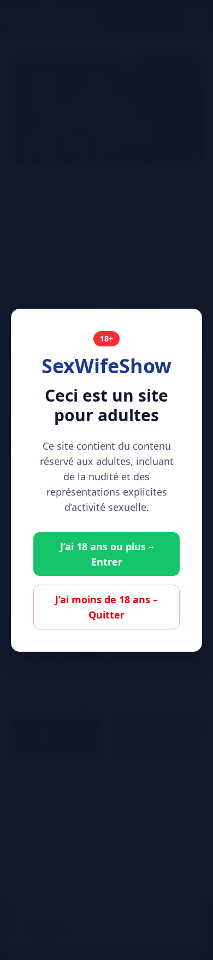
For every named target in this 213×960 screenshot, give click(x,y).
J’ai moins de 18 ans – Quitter (106, 607)
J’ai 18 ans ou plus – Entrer (106, 554)
